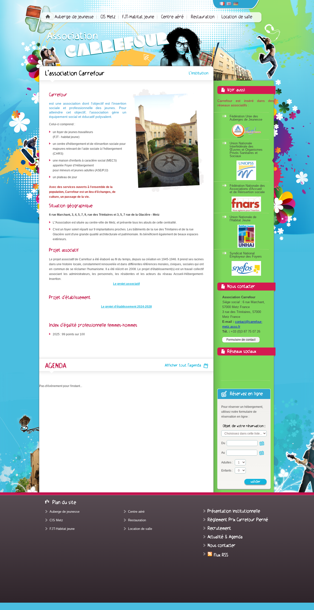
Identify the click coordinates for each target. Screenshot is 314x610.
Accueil (47, 16)
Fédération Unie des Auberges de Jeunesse (246, 117)
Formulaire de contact (240, 339)
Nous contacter (222, 545)
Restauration (202, 16)
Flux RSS (220, 555)
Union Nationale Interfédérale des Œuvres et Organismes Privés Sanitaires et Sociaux (246, 149)
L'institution (198, 73)
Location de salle (237, 16)
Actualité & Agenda (225, 537)
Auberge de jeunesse (74, 16)
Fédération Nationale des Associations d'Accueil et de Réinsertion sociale (247, 189)
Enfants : (227, 470)
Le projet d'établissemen (118, 306)
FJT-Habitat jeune (138, 16)
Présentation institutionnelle (234, 511)
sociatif (135, 284)
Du (223, 443)
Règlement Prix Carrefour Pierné (238, 519)
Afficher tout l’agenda (183, 365)
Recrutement (219, 528)
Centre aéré (172, 16)
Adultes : (227, 462)
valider (255, 482)
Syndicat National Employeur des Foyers (246, 254)
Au (223, 452)
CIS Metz (108, 16)
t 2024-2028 (143, 306)
